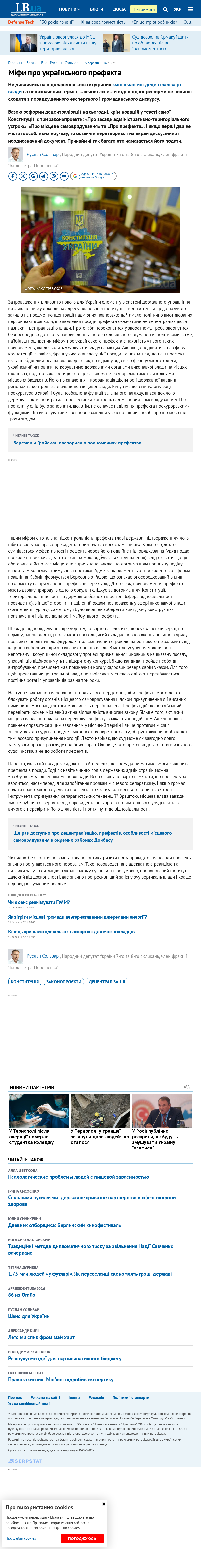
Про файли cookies (21, 1538)
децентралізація (107, 982)
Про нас (15, 1397)
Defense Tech (21, 22)
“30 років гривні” (57, 22)
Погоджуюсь (82, 1539)
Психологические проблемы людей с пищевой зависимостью (78, 1176)
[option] (54, 43)
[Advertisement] (100, 497)
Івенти (74, 1397)
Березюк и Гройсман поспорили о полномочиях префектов (77, 443)
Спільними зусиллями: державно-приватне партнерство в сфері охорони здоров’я (92, 1200)
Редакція (96, 1397)
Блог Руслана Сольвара (61, 62)
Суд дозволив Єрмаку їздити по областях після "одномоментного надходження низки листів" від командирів (160, 48)
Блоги (96, 9)
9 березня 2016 (96, 63)
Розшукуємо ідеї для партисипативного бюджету (65, 1358)
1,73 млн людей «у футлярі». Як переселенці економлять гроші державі (90, 1273)
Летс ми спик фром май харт (41, 1337)
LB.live (105, 27)
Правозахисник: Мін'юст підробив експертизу (60, 1379)
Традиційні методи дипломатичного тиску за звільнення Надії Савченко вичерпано (91, 1249)
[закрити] (103, 1504)
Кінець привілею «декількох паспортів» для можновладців (71, 931)
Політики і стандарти (131, 1397)
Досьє (119, 9)
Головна (15, 62)
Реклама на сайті (45, 1397)
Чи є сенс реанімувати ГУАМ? (39, 902)
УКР (177, 9)
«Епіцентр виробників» (154, 22)
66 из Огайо (21, 1294)
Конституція (25, 982)
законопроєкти (63, 982)
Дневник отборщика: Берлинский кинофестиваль (64, 1225)
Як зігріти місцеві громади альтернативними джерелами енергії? (77, 917)
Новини (67, 9)
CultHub (191, 22)
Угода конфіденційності (29, 1403)
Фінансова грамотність (102, 22)
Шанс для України (29, 1316)
